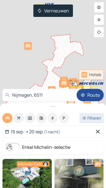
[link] (91, 75)
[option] (7, 118)
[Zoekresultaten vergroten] (53, 106)
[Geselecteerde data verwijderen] (98, 131)
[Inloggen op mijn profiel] (99, 7)
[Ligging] (99, 32)
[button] (28, 46)
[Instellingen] (99, 20)
